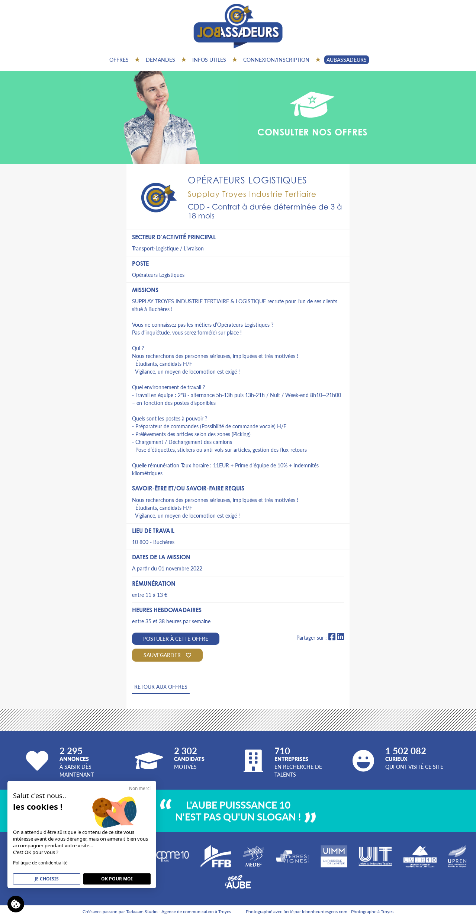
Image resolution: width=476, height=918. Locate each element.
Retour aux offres (160, 686)
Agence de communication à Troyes (196, 911)
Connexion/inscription (276, 59)
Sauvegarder (163, 655)
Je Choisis (47, 879)
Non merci (140, 788)
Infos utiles (209, 59)
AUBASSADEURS (347, 59)
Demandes (160, 59)
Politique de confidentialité (40, 863)
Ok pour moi (117, 879)
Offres (119, 59)
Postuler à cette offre (175, 638)
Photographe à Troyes (372, 911)
